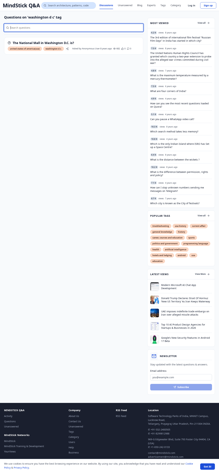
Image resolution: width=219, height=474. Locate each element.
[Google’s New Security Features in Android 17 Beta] (154, 339)
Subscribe (183, 387)
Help (71, 447)
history (181, 231)
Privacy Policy (21, 467)
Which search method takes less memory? (174, 131)
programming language (195, 243)
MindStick (9, 441)
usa (193, 255)
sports (191, 237)
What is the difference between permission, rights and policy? (179, 173)
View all (202, 22)
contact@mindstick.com (161, 452)
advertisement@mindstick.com (165, 456)
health (155, 249)
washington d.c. (54, 48)
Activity (8, 416)
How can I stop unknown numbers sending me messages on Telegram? (177, 189)
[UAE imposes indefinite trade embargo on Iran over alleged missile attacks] (154, 313)
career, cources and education (167, 237)
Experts (151, 5)
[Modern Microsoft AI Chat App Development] (154, 286)
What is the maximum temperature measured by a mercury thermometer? (179, 77)
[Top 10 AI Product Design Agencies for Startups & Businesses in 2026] (154, 326)
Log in (191, 5)
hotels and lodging (162, 255)
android (182, 255)
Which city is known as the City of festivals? (174, 203)
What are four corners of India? (168, 91)
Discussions (106, 5)
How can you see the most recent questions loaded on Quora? (179, 105)
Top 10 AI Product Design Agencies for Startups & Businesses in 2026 (183, 326)
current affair (198, 226)
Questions (10, 421)
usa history (180, 226)
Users (72, 442)
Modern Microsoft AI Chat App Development (178, 286)
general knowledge (162, 231)
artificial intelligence (175, 249)
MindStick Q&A (21, 5)
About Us (74, 416)
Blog (139, 5)
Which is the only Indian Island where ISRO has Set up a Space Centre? (179, 145)
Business (74, 452)
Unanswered (125, 5)
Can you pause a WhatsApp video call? (172, 119)
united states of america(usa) (25, 48)
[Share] (67, 49)
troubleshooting (160, 226)
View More (200, 274)
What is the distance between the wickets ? (174, 159)
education (157, 261)
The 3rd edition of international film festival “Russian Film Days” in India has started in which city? (180, 39)
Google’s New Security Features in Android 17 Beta (185, 339)
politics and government (165, 243)
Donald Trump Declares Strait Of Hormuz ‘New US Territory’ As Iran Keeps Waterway (185, 300)
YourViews (10, 451)
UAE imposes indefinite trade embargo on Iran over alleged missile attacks (185, 313)
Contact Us (75, 421)
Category (176, 5)
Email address (158, 370)
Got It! (207, 466)
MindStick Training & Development (24, 446)
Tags (163, 5)
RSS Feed (121, 416)
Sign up (208, 5)
